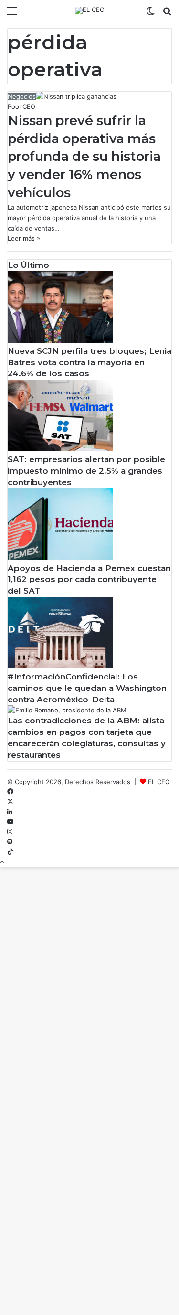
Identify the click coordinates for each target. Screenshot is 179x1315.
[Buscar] (167, 14)
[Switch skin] (150, 14)
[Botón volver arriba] (2, 862)
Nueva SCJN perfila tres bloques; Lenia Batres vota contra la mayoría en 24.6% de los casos (89, 362)
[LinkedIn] (9, 812)
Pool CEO (21, 106)
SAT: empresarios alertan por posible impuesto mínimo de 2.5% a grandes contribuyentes (86, 471)
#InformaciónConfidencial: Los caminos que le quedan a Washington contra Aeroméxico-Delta (87, 688)
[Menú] (12, 14)
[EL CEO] (90, 10)
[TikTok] (10, 852)
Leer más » (24, 238)
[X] (10, 802)
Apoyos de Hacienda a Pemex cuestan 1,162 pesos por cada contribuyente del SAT (89, 579)
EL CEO (159, 781)
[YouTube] (10, 822)
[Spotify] (9, 842)
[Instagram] (9, 832)
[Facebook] (10, 791)
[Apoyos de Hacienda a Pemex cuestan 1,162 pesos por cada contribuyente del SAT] (60, 558)
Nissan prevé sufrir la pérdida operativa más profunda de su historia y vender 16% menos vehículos (84, 157)
